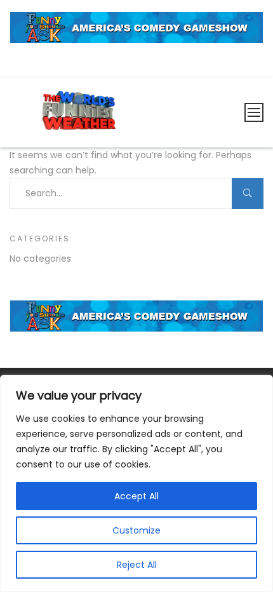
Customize (136, 530)
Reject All (137, 564)
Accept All (136, 496)
